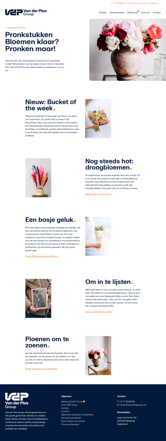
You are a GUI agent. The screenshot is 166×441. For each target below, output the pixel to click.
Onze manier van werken (73, 421)
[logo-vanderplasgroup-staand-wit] (17, 393)
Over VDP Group (69, 405)
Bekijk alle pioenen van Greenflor (41, 369)
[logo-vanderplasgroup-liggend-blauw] (26, 10)
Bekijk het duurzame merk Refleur (41, 256)
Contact (65, 411)
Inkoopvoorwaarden (71, 418)
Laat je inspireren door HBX (98, 312)
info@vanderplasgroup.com (136, 3)
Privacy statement (70, 424)
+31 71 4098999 (116, 3)
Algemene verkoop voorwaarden (77, 414)
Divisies (65, 408)
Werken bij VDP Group (72, 401)
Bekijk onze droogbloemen (98, 194)
